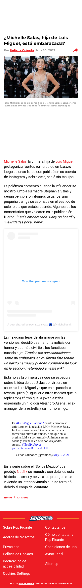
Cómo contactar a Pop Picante (59, 537)
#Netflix (27, 444)
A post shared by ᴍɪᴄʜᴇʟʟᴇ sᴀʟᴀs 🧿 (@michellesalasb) (41, 324)
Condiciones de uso (61, 547)
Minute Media (26, 583)
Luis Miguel (64, 161)
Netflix (22, 471)
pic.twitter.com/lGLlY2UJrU (30, 448)
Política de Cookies (18, 554)
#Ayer (37, 444)
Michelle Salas (15, 161)
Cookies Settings (16, 573)
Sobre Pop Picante (17, 527)
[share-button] (76, 50)
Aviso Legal (54, 554)
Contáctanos (55, 527)
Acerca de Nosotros (19, 537)
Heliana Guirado (22, 50)
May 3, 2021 (61, 455)
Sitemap (51, 564)
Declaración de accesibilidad (14, 563)
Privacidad (11, 547)
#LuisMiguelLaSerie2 (30, 423)
